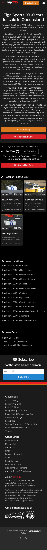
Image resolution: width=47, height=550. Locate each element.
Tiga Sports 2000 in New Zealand (17, 270)
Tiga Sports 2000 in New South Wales (19, 288)
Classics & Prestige (13, 417)
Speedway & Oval (13, 404)
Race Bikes (10, 421)
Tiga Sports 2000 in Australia (15, 265)
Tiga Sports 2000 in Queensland (16, 297)
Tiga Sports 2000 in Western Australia (19, 302)
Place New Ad (11, 440)
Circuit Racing (11, 400)
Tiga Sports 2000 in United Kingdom (19, 279)
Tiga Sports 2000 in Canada (14, 284)
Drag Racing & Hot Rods (16, 411)
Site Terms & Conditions (16, 468)
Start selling (30, 3)
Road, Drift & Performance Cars (19, 414)
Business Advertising (14, 454)
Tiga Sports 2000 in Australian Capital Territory (23, 311)
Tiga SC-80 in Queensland (15, 342)
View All (9, 431)
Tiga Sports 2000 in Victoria (14, 293)
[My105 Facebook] (20, 538)
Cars (3, 146)
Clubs (7, 457)
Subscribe (31, 151)
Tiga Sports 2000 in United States (17, 274)
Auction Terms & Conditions (18, 471)
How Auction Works (14, 464)
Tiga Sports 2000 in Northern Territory (19, 320)
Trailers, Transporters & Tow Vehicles (21, 424)
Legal (31, 531)
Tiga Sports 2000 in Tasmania (15, 316)
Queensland (33, 146)
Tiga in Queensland (10, 338)
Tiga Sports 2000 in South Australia (18, 307)
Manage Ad (10, 444)
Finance (8, 451)
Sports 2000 (19, 146)
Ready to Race (11, 461)
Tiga (9, 146)
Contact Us (10, 447)
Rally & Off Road (12, 407)
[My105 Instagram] (27, 538)
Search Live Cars (25, 137)
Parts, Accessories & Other (17, 428)
